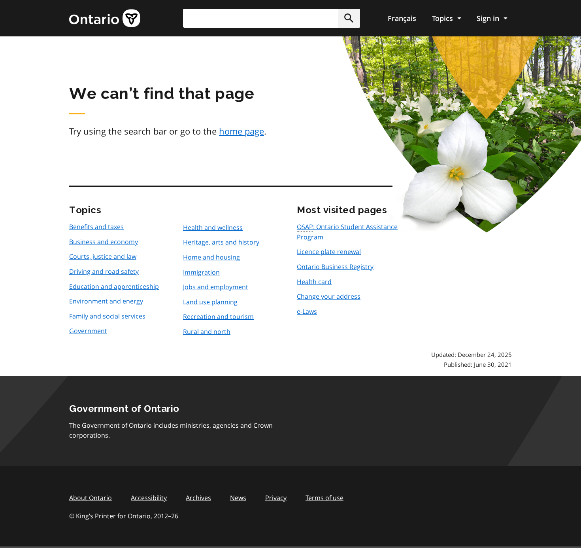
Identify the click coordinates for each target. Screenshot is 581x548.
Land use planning (210, 302)
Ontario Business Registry (335, 266)
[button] (349, 18)
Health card (314, 281)
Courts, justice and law (102, 256)
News (238, 497)
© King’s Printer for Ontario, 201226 (123, 516)
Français (402, 18)
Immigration (201, 272)
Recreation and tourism (218, 316)
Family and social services (107, 316)
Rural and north (206, 331)
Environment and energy (106, 301)
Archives (198, 497)
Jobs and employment (215, 287)
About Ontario (90, 497)
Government (88, 330)
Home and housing (211, 257)
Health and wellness (213, 227)
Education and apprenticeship (114, 286)
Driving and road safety (104, 271)
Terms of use (324, 497)
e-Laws (307, 311)
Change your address (328, 296)
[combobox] (271, 18)
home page (241, 131)
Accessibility (149, 497)
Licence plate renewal (329, 251)
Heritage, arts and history (221, 242)
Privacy (276, 497)
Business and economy (103, 241)
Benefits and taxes (96, 226)
